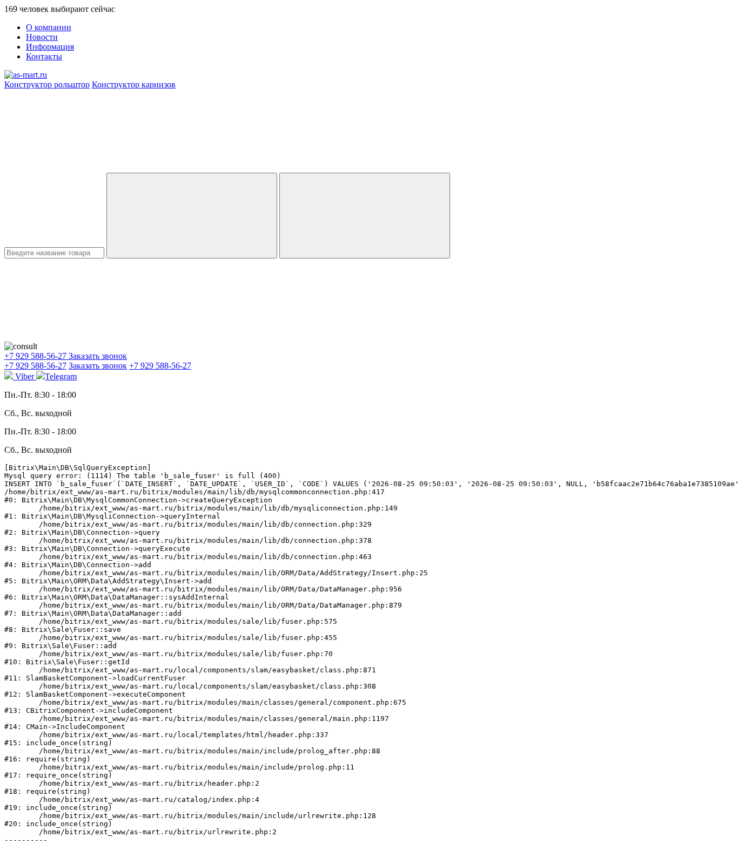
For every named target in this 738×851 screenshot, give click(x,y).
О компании (48, 27)
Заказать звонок (98, 355)
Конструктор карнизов (134, 84)
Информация (50, 46)
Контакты (44, 56)
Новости (42, 37)
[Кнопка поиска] (364, 215)
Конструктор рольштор (47, 84)
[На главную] (25, 74)
